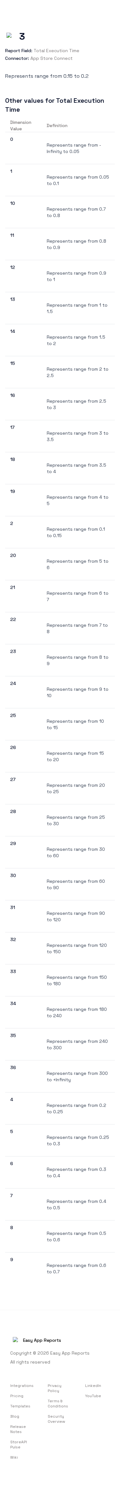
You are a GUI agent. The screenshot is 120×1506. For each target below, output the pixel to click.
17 (12, 427)
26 (13, 747)
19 (12, 491)
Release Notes (18, 1429)
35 (13, 1035)
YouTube (93, 1395)
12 (12, 267)
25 (13, 715)
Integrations (22, 1385)
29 (13, 843)
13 (12, 299)
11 (12, 235)
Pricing (16, 1395)
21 (12, 587)
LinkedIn (93, 1385)
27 (13, 779)
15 (12, 363)
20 (13, 555)
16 (12, 395)
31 (12, 907)
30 (13, 875)
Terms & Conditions (58, 1403)
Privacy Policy (54, 1388)
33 (13, 971)
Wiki (14, 1457)
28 (13, 811)
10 (12, 203)
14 (12, 331)
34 (13, 1003)
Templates (20, 1406)
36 (13, 1067)
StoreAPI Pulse (18, 1444)
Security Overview (56, 1419)
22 (13, 619)
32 (13, 939)
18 (12, 459)
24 (13, 683)
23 (13, 651)
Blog (14, 1416)
